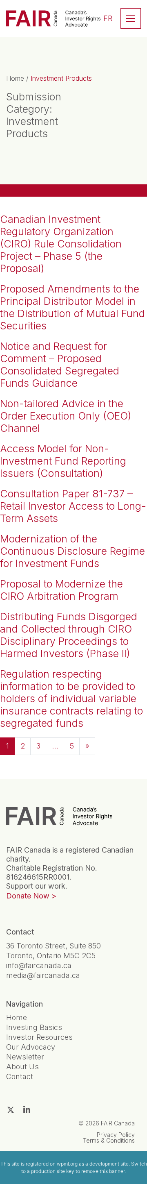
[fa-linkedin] (26, 1109)
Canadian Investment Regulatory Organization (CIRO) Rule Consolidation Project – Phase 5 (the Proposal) (61, 243)
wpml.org (67, 1164)
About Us (22, 1066)
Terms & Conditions (109, 1140)
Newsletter (25, 1056)
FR (107, 18)
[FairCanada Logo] (53, 18)
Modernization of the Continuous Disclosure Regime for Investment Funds (72, 551)
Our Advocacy (30, 1047)
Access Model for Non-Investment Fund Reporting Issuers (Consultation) (63, 460)
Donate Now (27, 896)
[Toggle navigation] (130, 18)
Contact (19, 1076)
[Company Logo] (59, 816)
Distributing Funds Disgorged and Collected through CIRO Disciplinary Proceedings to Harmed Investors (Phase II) (68, 635)
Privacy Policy (116, 1134)
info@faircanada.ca (38, 965)
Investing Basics (34, 1027)
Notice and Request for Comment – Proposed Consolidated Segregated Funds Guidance (59, 364)
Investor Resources (39, 1037)
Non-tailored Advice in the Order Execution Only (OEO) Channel (65, 415)
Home (15, 78)
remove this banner (103, 1171)
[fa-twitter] (10, 1109)
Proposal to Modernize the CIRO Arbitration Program (61, 590)
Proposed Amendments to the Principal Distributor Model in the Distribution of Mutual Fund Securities (72, 307)
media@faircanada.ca (43, 975)
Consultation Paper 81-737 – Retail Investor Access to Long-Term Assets (73, 506)
